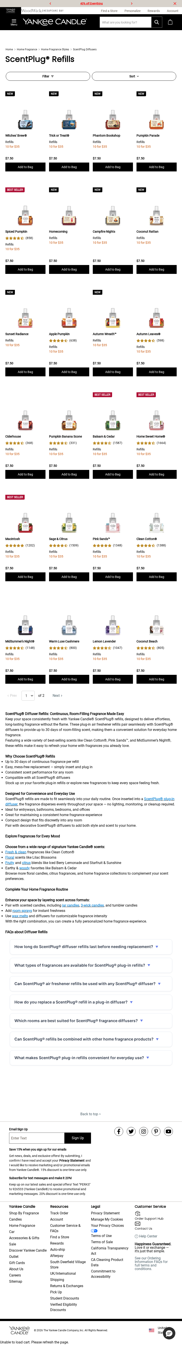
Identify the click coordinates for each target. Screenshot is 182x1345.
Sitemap (15, 1281)
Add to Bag (25, 167)
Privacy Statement (72, 1160)
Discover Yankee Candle (28, 1250)
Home (9, 49)
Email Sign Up (18, 1129)
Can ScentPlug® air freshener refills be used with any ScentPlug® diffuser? (85, 983)
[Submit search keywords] (156, 22)
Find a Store (59, 1237)
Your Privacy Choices (107, 1225)
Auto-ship (57, 1249)
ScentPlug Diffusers (85, 49)
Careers (15, 1275)
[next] (131, 3)
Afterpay (56, 1256)
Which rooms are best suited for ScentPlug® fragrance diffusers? (76, 1020)
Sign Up (78, 1138)
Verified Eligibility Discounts (63, 1307)
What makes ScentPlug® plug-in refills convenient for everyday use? (79, 1057)
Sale (12, 1244)
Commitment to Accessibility (103, 1274)
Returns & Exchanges (66, 1286)
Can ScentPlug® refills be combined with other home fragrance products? (84, 1039)
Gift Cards (17, 1263)
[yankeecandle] (10, 10)
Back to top (89, 1114)
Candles (15, 1219)
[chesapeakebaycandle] (52, 10)
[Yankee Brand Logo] (54, 22)
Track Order (59, 1213)
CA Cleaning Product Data (107, 1262)
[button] (169, 1333)
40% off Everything (91, 3)
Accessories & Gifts (24, 1238)
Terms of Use (101, 1236)
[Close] (174, 3)
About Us (16, 1269)
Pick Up (56, 1292)
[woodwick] (31, 10)
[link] (19, 238)
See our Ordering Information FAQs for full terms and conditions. (151, 1263)
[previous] (50, 3)
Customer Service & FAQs (65, 1228)
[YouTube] (168, 1131)
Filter (45, 76)
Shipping (57, 1280)
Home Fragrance (27, 49)
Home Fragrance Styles (55, 49)
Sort (132, 76)
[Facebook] (118, 1131)
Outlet (13, 1257)
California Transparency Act (110, 1251)
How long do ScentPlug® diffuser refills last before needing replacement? (83, 946)
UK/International (63, 1273)
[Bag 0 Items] (170, 22)
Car (11, 1232)
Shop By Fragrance (24, 1213)
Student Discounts (64, 1298)
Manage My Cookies (107, 1219)
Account (56, 1219)
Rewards (57, 1243)
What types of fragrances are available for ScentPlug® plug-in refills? (79, 965)
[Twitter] (131, 1131)
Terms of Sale (102, 1242)
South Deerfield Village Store (68, 1264)
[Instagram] (143, 1131)
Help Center (148, 1236)
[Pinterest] (156, 1131)
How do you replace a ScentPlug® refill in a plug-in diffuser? (71, 1002)
